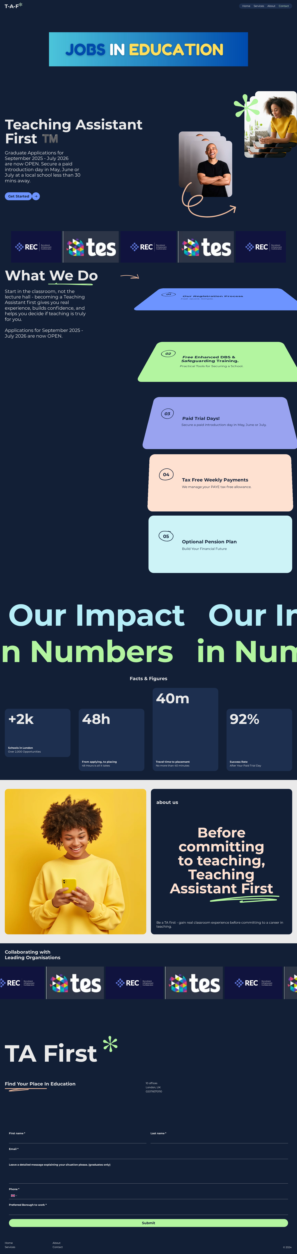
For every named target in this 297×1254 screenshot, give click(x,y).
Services (10, 1247)
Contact (58, 1247)
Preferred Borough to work (28, 1204)
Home (9, 1243)
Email (14, 1149)
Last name (158, 1133)
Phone (14, 1189)
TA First (51, 1053)
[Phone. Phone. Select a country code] (14, 1195)
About (56, 1243)
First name (17, 1133)
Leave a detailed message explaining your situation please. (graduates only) (59, 1164)
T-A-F (12, 6)
